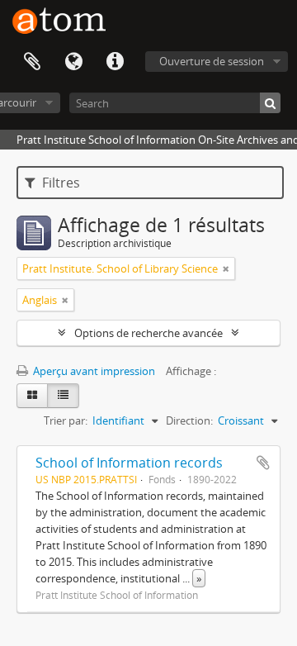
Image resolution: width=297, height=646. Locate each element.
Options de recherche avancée (148, 332)
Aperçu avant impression (93, 370)
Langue (73, 62)
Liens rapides (114, 62)
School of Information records (129, 463)
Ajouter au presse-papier (263, 462)
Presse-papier (32, 62)
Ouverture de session (211, 61)
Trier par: (65, 420)
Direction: (189, 420)
